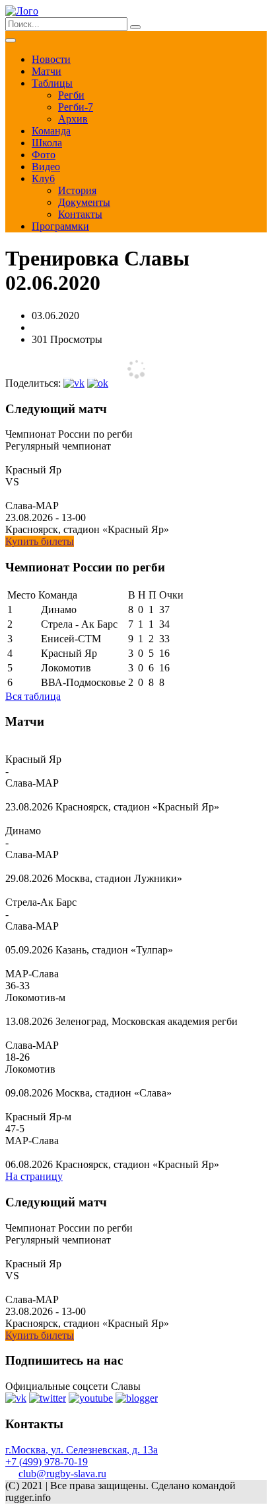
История (77, 190)
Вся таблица (33, 696)
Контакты (80, 214)
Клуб (43, 178)
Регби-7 (75, 107)
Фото (43, 154)
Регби (71, 95)
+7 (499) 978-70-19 (46, 1461)
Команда (51, 130)
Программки (60, 226)
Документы (84, 202)
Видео (46, 166)
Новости (51, 59)
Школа (47, 142)
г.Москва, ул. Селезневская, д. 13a (81, 1449)
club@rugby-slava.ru (62, 1473)
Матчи (46, 71)
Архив (73, 118)
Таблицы (52, 83)
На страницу (34, 1176)
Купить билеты (39, 541)
